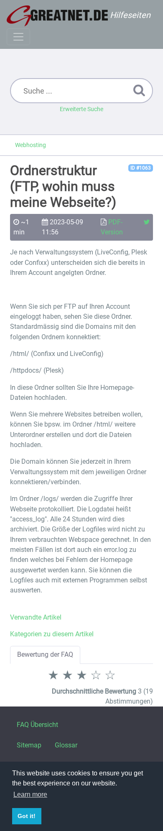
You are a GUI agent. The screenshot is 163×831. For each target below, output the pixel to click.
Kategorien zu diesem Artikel (52, 634)
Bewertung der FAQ (45, 654)
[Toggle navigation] (18, 36)
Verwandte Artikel (35, 617)
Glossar (66, 745)
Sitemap (29, 745)
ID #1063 (140, 168)
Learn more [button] (30, 794)
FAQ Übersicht (37, 725)
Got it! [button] (27, 816)
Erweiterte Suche (81, 109)
